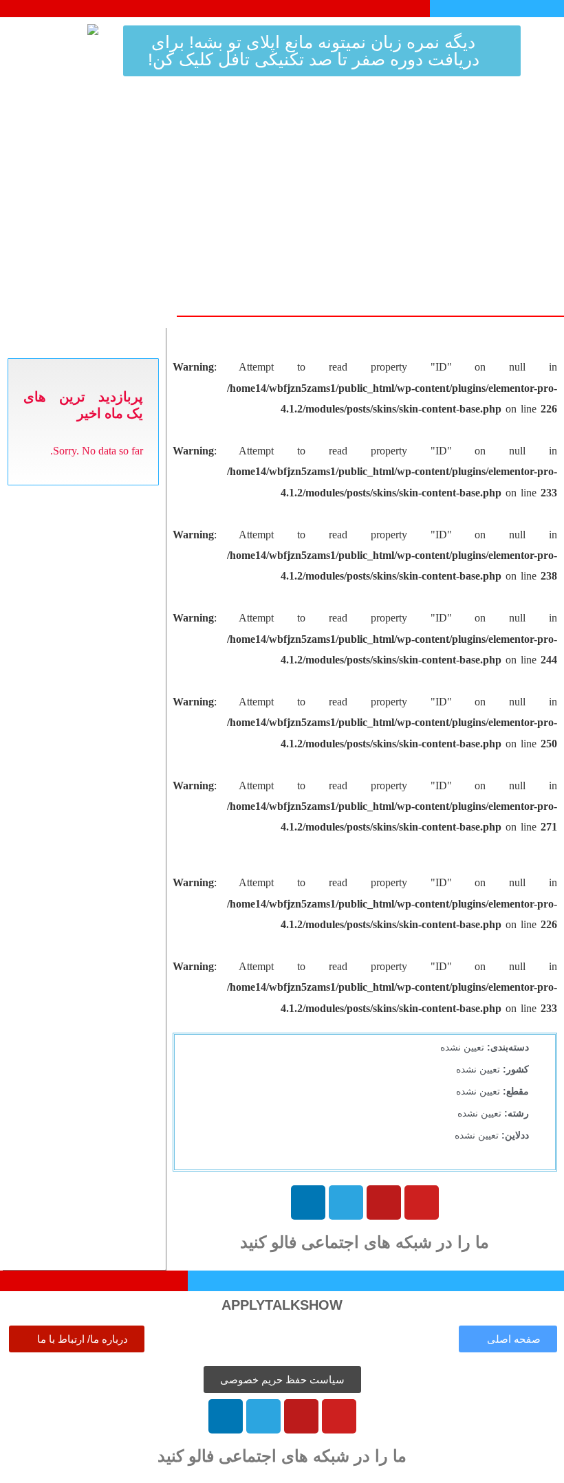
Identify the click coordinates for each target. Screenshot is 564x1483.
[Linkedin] (308, 1202)
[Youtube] (421, 1202)
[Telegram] (346, 1202)
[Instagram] (384, 1202)
